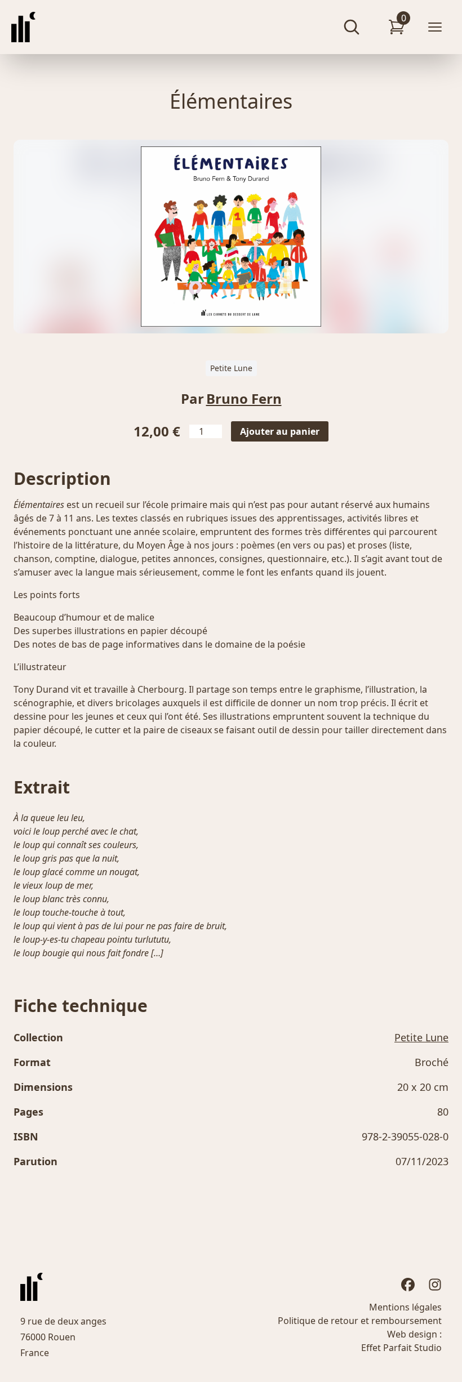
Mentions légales (405, 1307)
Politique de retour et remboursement (360, 1320)
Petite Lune (231, 368)
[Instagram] (435, 1284)
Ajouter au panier (279, 431)
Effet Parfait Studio (401, 1347)
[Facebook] (408, 1284)
